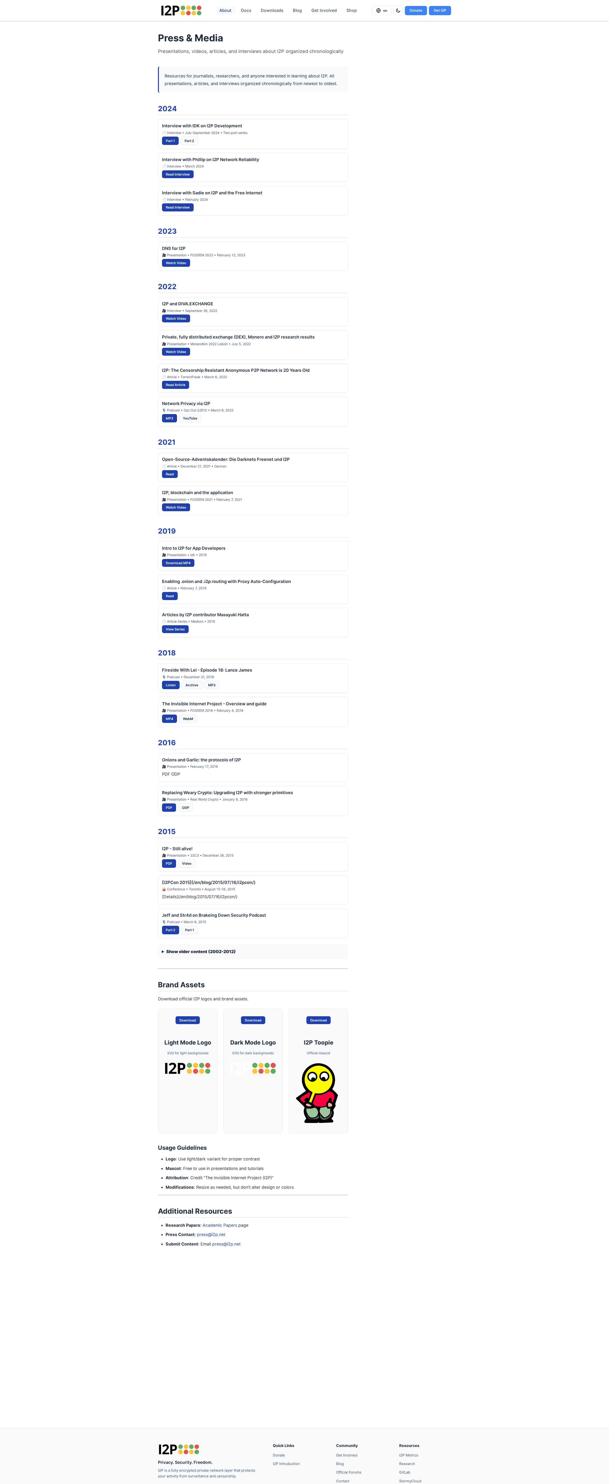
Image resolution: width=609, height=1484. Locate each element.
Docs (246, 10)
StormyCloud (410, 1481)
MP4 (169, 719)
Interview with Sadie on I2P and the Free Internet (212, 192)
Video (187, 863)
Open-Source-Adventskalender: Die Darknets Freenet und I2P (226, 459)
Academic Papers (220, 1225)
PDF (169, 808)
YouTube (190, 418)
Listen (171, 685)
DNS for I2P (174, 248)
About (225, 10)
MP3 (169, 418)
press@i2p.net (211, 1234)
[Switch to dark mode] (398, 10)
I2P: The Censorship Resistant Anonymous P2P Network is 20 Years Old (235, 370)
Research (407, 1463)
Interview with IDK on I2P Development (202, 125)
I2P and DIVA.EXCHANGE (187, 303)
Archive (192, 685)
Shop (351, 10)
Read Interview (178, 174)
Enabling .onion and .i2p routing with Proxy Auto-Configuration (226, 581)
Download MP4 (178, 563)
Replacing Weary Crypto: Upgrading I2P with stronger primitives (227, 792)
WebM (188, 719)
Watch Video (176, 263)
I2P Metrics (408, 1455)
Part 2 (189, 141)
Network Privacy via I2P (186, 403)
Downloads (272, 10)
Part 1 (170, 141)
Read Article (175, 385)
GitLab (404, 1472)
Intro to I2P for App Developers (194, 548)
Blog (297, 10)
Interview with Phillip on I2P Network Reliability (210, 159)
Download (187, 1020)
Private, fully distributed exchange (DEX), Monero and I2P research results (238, 336)
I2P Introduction (286, 1463)
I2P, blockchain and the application (197, 492)
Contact (342, 1481)
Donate (416, 10)
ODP (185, 808)
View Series (175, 629)
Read (170, 474)
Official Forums (348, 1472)
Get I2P (440, 10)
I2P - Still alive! (177, 848)
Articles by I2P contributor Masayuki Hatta (205, 614)
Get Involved (324, 10)
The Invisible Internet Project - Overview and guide (214, 703)
